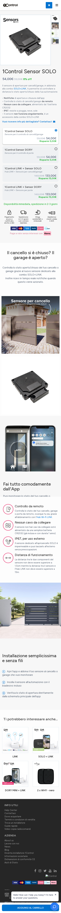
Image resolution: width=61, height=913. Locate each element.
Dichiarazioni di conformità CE (19, 859)
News (7, 846)
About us (9, 840)
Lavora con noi (11, 843)
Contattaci (10, 813)
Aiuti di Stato (11, 862)
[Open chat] (54, 906)
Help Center (10, 810)
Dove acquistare (12, 816)
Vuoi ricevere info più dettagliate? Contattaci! (27, 121)
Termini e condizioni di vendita (19, 819)
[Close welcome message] (55, 894)
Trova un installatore (14, 823)
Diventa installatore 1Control (19, 853)
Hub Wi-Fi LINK (44, 517)
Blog (6, 850)
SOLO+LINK (20, 88)
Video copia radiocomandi (17, 829)
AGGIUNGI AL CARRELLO (30, 908)
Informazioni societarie (16, 856)
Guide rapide (10, 826)
